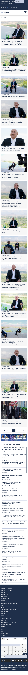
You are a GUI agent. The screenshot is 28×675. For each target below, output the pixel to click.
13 (15, 649)
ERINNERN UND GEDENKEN (8, 609)
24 (4, 654)
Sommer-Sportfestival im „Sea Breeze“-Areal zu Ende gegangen (12, 545)
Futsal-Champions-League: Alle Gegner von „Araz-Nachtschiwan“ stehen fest (14, 455)
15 (22, 649)
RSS (2, 631)
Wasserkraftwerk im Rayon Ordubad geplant (14, 96)
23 (25, 651)
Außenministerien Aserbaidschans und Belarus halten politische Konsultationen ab (13, 566)
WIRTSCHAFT (4, 595)
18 (7, 651)
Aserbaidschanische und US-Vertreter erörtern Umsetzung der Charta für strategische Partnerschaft (12, 423)
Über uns (3, 620)
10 (4, 649)
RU (3, 7)
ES (11, 7)
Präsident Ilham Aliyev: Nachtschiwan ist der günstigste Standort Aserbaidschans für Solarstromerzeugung (14, 315)
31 (4, 656)
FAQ (2, 629)
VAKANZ (3, 627)
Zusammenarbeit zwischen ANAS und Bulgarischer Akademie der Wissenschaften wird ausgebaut (14, 538)
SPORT (2, 605)
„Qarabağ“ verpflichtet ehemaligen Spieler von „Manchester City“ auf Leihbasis (13, 448)
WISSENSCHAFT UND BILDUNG (9, 603)
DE (7, 7)
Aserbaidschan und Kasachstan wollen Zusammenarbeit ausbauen (12, 489)
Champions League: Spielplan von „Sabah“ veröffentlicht (11, 483)
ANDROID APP (4, 633)
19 (11, 651)
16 (25, 649)
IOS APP (3, 635)
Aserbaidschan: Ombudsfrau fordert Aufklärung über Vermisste (12, 496)
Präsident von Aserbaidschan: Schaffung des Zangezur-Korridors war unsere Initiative (13, 258)
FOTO (2, 616)
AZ (1, 7)
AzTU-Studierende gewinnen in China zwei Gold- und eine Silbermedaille (13, 580)
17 (4, 651)
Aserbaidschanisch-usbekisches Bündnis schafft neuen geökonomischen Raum (13, 509)
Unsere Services (6, 625)
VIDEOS (3, 614)
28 (18, 654)
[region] (14, 515)
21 (18, 651)
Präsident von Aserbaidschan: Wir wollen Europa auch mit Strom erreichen (13, 149)
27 (15, 654)
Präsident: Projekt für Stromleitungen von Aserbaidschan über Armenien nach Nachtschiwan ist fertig (13, 122)
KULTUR (3, 601)
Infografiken (5, 612)
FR (9, 7)
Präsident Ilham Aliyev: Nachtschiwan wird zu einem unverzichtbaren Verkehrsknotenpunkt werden (13, 176)
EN (5, 7)
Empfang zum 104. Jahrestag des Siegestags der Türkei (11, 502)
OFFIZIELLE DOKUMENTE (7, 590)
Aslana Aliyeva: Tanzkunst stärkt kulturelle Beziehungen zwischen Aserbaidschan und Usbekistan (14, 523)
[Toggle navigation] (25, 12)
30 (25, 654)
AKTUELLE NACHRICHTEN (11, 444)
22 (22, 651)
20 (15, 651)
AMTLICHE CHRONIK (6, 588)
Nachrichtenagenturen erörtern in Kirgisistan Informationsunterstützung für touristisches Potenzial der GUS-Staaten (13, 462)
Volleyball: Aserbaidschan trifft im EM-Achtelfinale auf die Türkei (12, 552)
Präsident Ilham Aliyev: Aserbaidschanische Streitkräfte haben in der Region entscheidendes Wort (14, 396)
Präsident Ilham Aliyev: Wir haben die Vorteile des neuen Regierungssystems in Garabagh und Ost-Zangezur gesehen (13, 43)
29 (22, 654)
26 (11, 654)
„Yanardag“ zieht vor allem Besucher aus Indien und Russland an (13, 530)
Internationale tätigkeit (8, 622)
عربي (14, 7)
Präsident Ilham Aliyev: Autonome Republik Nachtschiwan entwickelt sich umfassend (14, 369)
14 (18, 649)
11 (7, 649)
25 (7, 654)
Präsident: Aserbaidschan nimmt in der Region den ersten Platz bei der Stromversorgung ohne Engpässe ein (12, 342)
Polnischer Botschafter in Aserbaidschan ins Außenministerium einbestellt (13, 573)
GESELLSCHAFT (5, 599)
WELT (2, 607)
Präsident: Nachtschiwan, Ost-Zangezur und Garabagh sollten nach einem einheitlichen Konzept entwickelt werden (14, 70)
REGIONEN (4, 597)
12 (11, 649)
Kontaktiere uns (6, 618)
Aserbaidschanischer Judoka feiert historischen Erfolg (12, 469)
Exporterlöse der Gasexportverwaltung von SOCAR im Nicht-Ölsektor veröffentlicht (13, 516)
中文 (17, 7)
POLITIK (3, 592)
